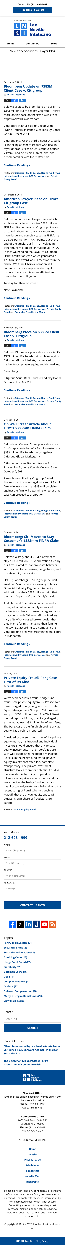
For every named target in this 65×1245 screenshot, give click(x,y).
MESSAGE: (9, 883)
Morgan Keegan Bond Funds (23, 996)
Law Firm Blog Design (32, 1241)
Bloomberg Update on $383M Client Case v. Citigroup (28, 88)
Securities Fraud (16, 947)
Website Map (32, 1176)
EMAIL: (7, 857)
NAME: (7, 844)
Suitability (12, 967)
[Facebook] (12, 924)
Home (10, 43)
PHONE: (8, 870)
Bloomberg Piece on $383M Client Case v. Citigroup (32, 334)
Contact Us (32, 43)
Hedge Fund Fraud (50, 172)
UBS (8, 976)
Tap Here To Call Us (32, 9)
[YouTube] (44, 924)
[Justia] (36, 924)
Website (32, 1154)
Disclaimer (32, 1165)
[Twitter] (20, 924)
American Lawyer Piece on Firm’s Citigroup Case (31, 201)
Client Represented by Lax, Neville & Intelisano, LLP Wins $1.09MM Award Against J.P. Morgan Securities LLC (32, 1050)
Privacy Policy (32, 1160)
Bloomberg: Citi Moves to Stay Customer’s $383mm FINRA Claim (31, 538)
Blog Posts (32, 1181)
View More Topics (14, 1001)
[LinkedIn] (28, 924)
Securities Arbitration (19, 952)
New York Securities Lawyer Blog (32, 28)
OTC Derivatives (37, 176)
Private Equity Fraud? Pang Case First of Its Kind (30, 679)
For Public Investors (18, 942)
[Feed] (52, 924)
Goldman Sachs (15, 971)
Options (11, 986)
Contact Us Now (32, 905)
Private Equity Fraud (25, 809)
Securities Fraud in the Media (30, 312)
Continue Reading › (17, 165)
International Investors (16, 176)
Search (32, 1028)
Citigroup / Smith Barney (27, 172)
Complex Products (17, 981)
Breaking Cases (15, 957)
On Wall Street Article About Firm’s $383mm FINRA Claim (27, 426)
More (54, 43)
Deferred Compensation (20, 991)
